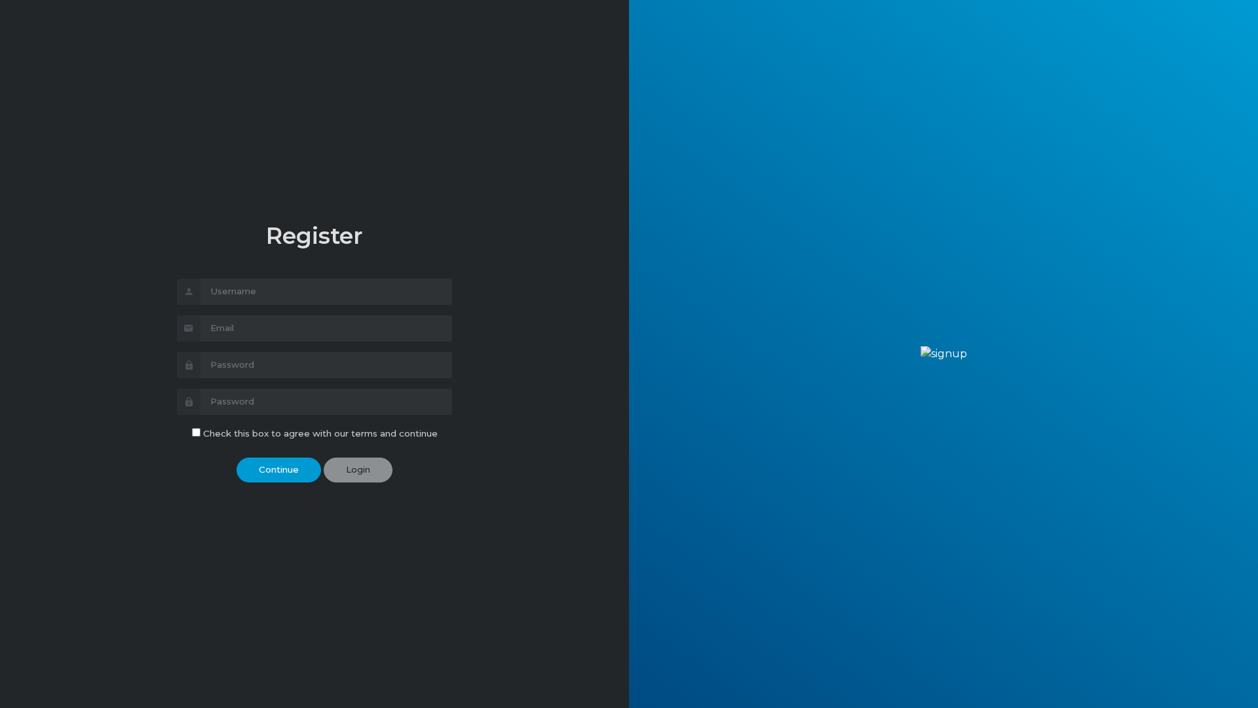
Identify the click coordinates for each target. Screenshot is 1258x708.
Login (358, 469)
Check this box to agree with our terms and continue (320, 433)
